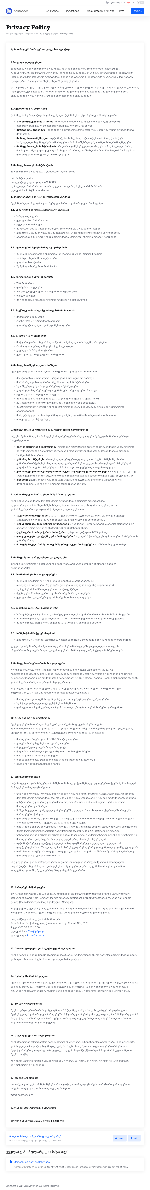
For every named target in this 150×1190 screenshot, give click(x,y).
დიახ (121, 1138)
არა (136, 1138)
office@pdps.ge (35, 931)
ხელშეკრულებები (49, 33)
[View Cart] (107, 2)
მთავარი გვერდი (14, 33)
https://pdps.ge (36, 935)
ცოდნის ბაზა (31, 33)
